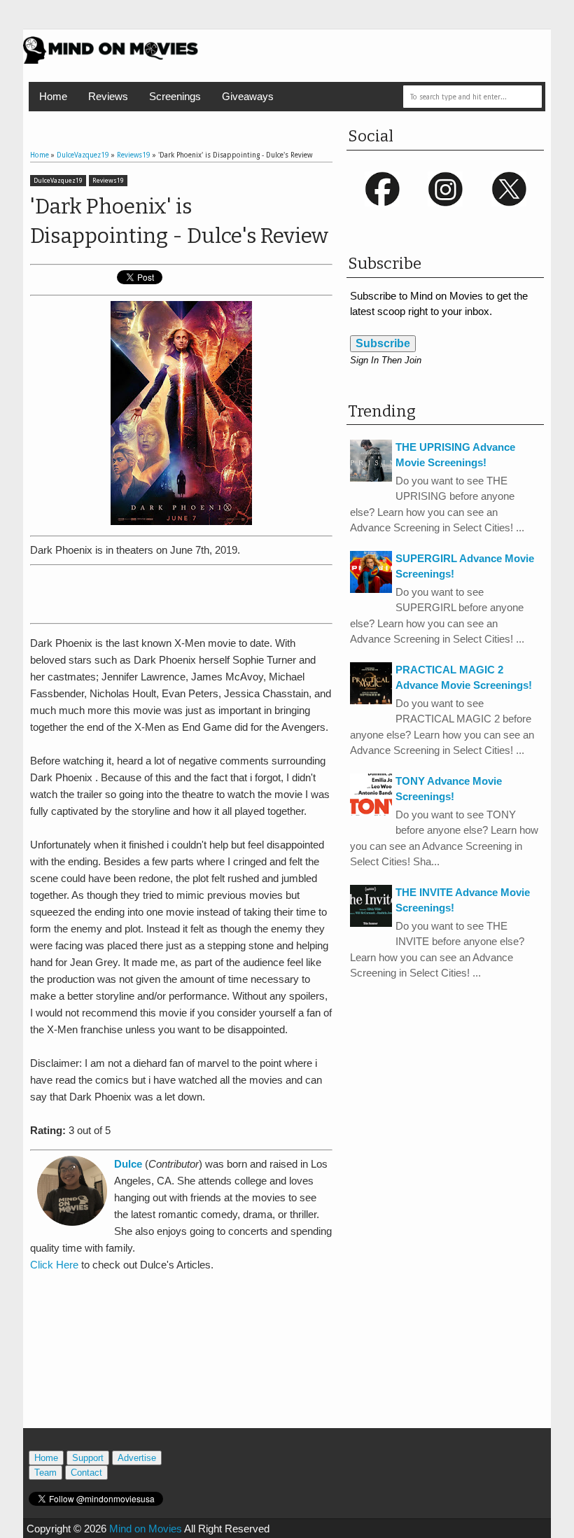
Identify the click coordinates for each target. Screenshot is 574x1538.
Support (88, 1458)
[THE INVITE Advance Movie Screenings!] (371, 923)
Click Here (54, 1265)
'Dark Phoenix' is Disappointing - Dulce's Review (179, 221)
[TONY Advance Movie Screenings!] (371, 812)
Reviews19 (108, 180)
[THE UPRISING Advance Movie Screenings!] (371, 478)
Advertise (137, 1458)
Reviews (108, 96)
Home (53, 96)
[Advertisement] (194, 592)
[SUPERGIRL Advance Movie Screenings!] (371, 589)
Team (45, 1472)
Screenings (175, 96)
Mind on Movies (145, 1528)
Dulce (128, 1164)
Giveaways (248, 96)
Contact (86, 1472)
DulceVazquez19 (58, 180)
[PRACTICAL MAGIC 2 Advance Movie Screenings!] (371, 700)
